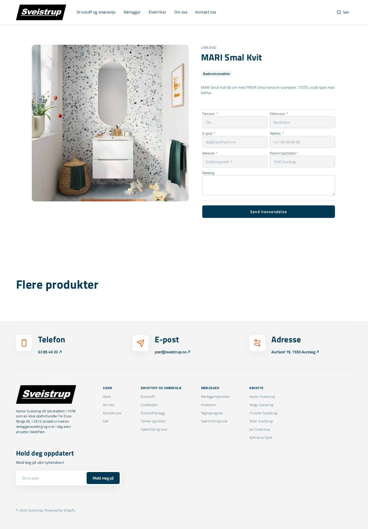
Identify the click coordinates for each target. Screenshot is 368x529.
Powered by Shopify (60, 510)
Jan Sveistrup (259, 429)
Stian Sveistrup (261, 421)
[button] (342, 12)
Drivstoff (148, 396)
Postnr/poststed (284, 153)
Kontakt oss (112, 413)
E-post (209, 133)
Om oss (109, 404)
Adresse (210, 153)
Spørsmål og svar (154, 429)
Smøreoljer (149, 404)
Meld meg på (103, 478)
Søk (106, 421)
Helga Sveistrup (261, 404)
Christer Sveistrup (263, 413)
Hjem (107, 396)
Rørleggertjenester (215, 396)
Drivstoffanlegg (153, 413)
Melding (208, 172)
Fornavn (210, 113)
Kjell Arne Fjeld (260, 437)
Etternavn (279, 113)
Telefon (277, 133)
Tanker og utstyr (153, 421)
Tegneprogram (212, 413)
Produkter (208, 404)
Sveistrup (35, 510)
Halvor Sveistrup (262, 396)
